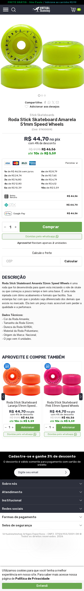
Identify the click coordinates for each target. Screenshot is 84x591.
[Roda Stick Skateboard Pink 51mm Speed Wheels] (62, 399)
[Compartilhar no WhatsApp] (49, 102)
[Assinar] (66, 472)
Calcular (71, 261)
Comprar (51, 227)
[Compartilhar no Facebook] (45, 102)
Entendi (42, 586)
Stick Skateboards (42, 115)
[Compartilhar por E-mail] (57, 102)
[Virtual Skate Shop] (41, 9)
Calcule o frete (42, 253)
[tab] (39, 95)
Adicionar (27, 427)
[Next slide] (79, 56)
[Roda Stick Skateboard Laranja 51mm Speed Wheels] (21, 399)
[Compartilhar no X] (53, 102)
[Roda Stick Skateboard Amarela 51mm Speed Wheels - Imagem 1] (42, 56)
